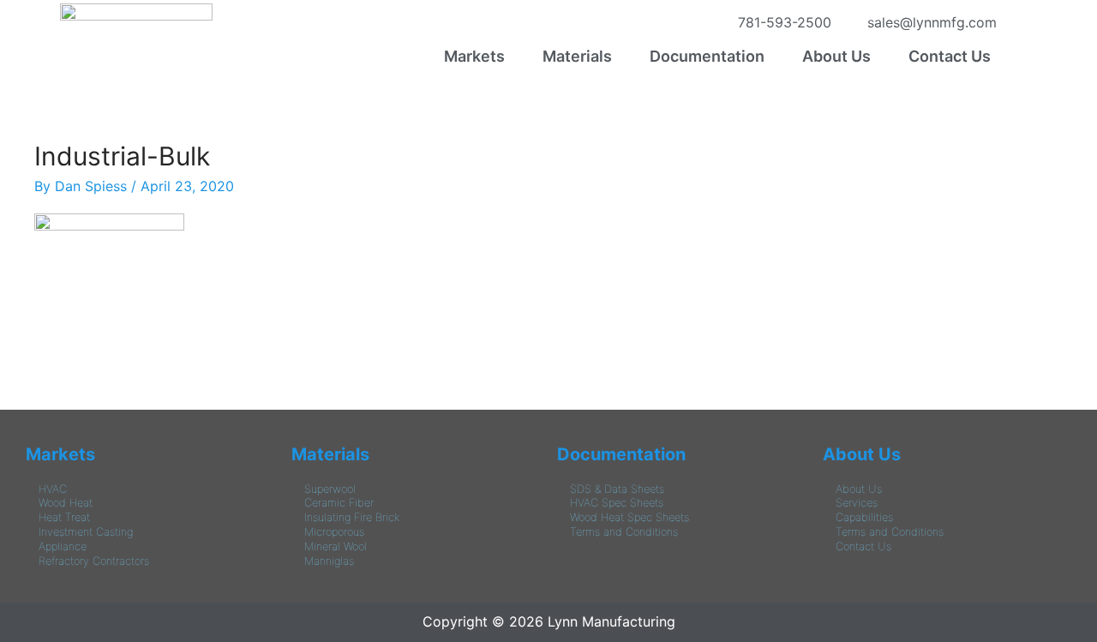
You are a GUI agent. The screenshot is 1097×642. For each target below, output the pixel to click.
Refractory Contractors (94, 561)
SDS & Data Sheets (617, 489)
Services (857, 502)
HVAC (53, 489)
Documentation (707, 56)
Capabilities (864, 517)
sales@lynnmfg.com (928, 22)
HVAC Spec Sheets (616, 502)
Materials (577, 56)
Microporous (334, 531)
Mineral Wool (335, 546)
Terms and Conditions (624, 531)
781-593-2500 (780, 22)
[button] (478, 56)
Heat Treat (64, 517)
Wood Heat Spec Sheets (629, 517)
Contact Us (949, 56)
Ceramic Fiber (339, 502)
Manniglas (329, 561)
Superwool (330, 489)
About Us (836, 56)
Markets (474, 56)
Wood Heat (66, 502)
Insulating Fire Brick (351, 517)
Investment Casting (86, 531)
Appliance (63, 546)
